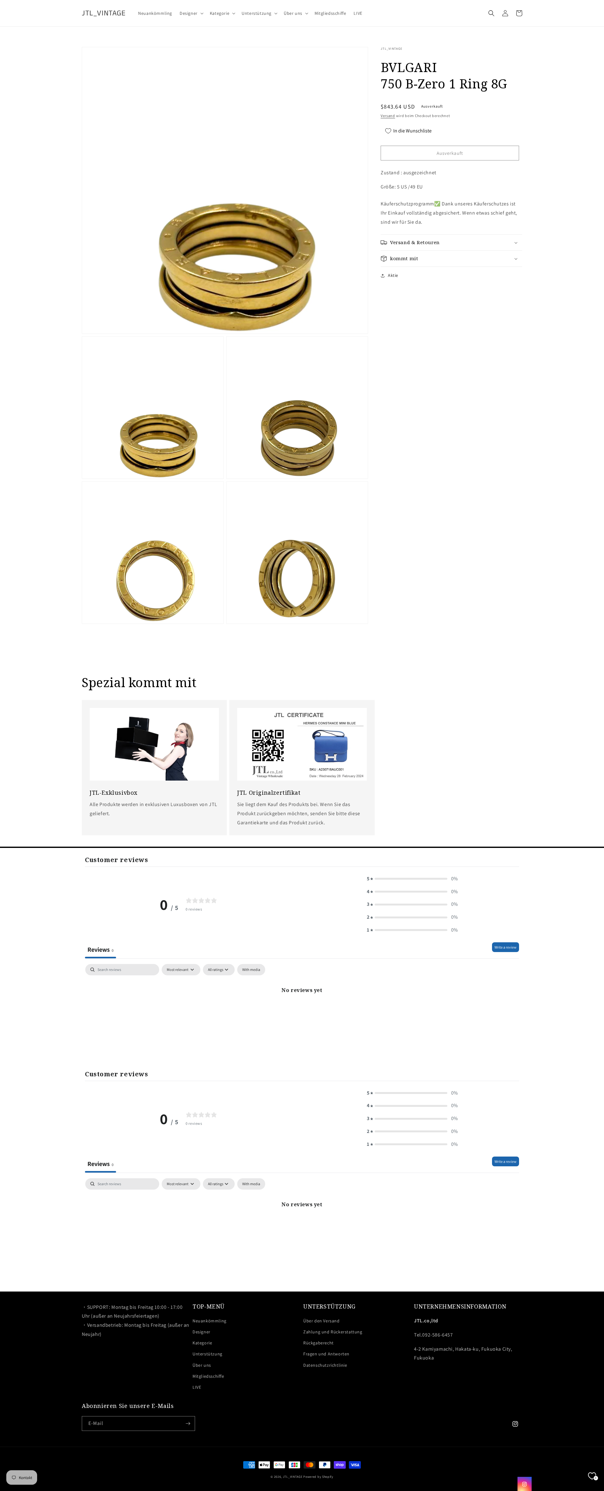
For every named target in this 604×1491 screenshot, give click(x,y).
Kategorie (202, 1343)
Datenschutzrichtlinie (325, 1365)
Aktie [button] (393, 275)
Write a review (506, 947)
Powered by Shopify (318, 1477)
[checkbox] (251, 969)
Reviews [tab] (100, 949)
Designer (201, 1332)
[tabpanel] (302, 1011)
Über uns (202, 1365)
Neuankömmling (209, 1321)
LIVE (197, 1387)
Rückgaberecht (318, 1343)
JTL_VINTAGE (293, 1477)
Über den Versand (321, 1321)
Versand (388, 115)
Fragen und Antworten (326, 1354)
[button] (191, 13)
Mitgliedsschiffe (208, 1376)
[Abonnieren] (188, 1423)
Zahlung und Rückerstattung (332, 1332)
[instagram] (524, 1484)
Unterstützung (207, 1354)
